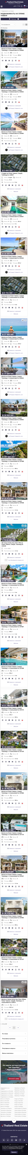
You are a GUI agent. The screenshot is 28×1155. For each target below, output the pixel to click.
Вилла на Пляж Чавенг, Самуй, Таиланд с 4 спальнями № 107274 (12, 709)
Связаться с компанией (15, 64)
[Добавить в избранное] (25, 31)
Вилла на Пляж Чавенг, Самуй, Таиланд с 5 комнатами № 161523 (12, 338)
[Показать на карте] (2, 185)
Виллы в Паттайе (5, 1100)
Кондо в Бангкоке (19, 1102)
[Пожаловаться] (19, 60)
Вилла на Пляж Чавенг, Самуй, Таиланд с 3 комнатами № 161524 (12, 257)
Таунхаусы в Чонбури (6, 1112)
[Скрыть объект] (2, 60)
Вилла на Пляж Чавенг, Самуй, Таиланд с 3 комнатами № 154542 (12, 91)
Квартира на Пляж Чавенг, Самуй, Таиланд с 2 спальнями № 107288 (12, 296)
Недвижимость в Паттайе (7, 1091)
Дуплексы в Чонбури (6, 1116)
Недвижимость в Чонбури (7, 1096)
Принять (14, 1152)
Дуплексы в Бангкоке (6, 1114)
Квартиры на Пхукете (20, 1088)
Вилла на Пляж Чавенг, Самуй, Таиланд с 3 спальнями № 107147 (12, 958)
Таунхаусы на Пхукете (6, 1108)
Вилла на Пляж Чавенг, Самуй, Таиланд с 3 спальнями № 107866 (12, 792)
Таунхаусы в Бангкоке (6, 1110)
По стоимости (6, 1043)
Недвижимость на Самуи (7, 1095)
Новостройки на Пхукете (21, 1108)
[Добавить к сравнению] (23, 31)
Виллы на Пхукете (5, 1098)
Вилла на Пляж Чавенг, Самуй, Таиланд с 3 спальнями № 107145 (12, 750)
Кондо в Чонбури (19, 1106)
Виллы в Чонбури (5, 1106)
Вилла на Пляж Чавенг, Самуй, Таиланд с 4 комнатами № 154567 (12, 215)
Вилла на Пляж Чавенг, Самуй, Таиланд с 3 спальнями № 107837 (12, 875)
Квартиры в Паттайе (19, 1090)
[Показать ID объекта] (16, 60)
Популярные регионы (8, 1038)
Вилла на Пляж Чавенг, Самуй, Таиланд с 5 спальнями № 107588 (12, 460)
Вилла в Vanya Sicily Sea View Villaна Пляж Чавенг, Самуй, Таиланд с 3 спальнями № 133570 (13, 1001)
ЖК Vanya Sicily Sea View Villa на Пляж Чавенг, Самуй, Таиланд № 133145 (12, 544)
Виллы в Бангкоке (5, 1102)
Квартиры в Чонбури (20, 1095)
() (15, 6)
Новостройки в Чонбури (20, 1116)
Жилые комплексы (7, 1053)
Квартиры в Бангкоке (20, 1091)
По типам (5, 1033)
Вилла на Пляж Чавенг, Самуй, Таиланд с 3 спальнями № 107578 (12, 584)
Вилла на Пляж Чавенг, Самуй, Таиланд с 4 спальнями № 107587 (12, 625)
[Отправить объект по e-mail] (9, 60)
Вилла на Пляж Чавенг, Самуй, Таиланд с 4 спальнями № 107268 (12, 667)
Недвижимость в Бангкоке (7, 1093)
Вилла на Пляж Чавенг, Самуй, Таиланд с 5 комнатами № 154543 (12, 377)
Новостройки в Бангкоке (20, 1112)
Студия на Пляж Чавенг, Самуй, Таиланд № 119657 (12, 174)
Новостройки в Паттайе (20, 1110)
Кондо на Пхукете (19, 1098)
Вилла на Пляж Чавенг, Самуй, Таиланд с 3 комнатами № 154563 (12, 418)
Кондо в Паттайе (19, 1100)
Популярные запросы (8, 1048)
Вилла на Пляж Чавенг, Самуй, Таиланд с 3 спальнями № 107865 (12, 916)
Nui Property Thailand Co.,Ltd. (15, 66)
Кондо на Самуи (19, 1104)
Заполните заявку (14, 1078)
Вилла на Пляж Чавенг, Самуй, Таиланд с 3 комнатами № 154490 (12, 132)
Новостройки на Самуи (20, 1114)
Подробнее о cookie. (7, 1149)
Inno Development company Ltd (15, 560)
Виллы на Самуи (5, 1104)
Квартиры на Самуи (19, 1093)
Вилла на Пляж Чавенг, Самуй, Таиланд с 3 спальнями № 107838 (12, 502)
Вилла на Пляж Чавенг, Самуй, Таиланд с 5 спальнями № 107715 (12, 833)
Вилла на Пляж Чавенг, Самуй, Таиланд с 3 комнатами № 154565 (12, 49)
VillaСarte (16, 191)
